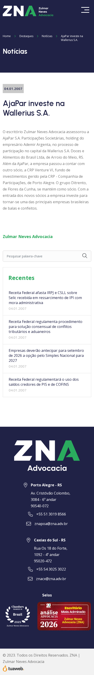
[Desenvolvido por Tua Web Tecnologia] (13, 667)
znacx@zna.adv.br (51, 578)
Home (7, 36)
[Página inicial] (28, 10)
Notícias (47, 36)
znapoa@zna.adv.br (51, 523)
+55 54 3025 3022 (51, 569)
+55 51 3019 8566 (51, 514)
